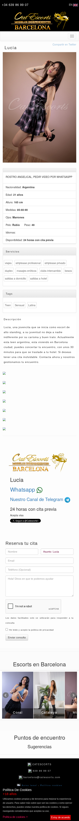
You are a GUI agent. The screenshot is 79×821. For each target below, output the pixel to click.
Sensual (19, 305)
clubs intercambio (50, 271)
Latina (31, 305)
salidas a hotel (38, 278)
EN (71, 4)
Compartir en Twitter (64, 44)
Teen (8, 305)
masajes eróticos (26, 271)
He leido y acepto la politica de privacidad (31, 630)
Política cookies (51, 785)
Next (73, 695)
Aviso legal (30, 785)
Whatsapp (23, 489)
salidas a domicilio (15, 278)
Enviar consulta (17, 637)
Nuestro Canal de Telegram (37, 499)
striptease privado (55, 263)
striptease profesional (28, 263)
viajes (8, 263)
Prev (6, 695)
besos (68, 271)
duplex (9, 271)
